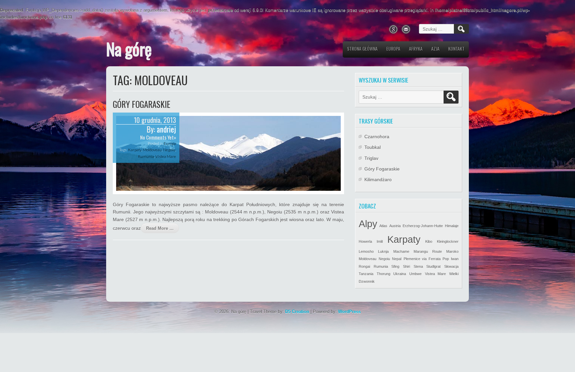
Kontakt (456, 48)
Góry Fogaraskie (141, 104)
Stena (418, 266)
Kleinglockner (448, 241)
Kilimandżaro (378, 179)
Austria (395, 226)
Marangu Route (428, 251)
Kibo (428, 241)
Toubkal (372, 147)
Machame (401, 251)
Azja (435, 48)
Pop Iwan (451, 259)
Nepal (396, 259)
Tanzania (366, 274)
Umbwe (415, 274)
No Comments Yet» (158, 137)
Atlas (383, 226)
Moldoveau (152, 149)
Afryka (416, 48)
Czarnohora (376, 136)
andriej (166, 129)
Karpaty (134, 149)
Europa (393, 48)
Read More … (160, 228)
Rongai (364, 266)
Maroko (452, 251)
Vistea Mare (165, 156)
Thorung (383, 274)
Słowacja (451, 266)
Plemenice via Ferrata (422, 259)
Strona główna (362, 48)
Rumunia (146, 156)
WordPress (349, 311)
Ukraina (399, 274)
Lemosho (366, 251)
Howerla (365, 241)
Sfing (395, 266)
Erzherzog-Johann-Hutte (423, 226)
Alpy (368, 223)
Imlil (380, 241)
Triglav (371, 158)
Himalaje (452, 226)
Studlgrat (433, 266)
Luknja (383, 251)
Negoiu (169, 149)
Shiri (406, 266)
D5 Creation (297, 311)
